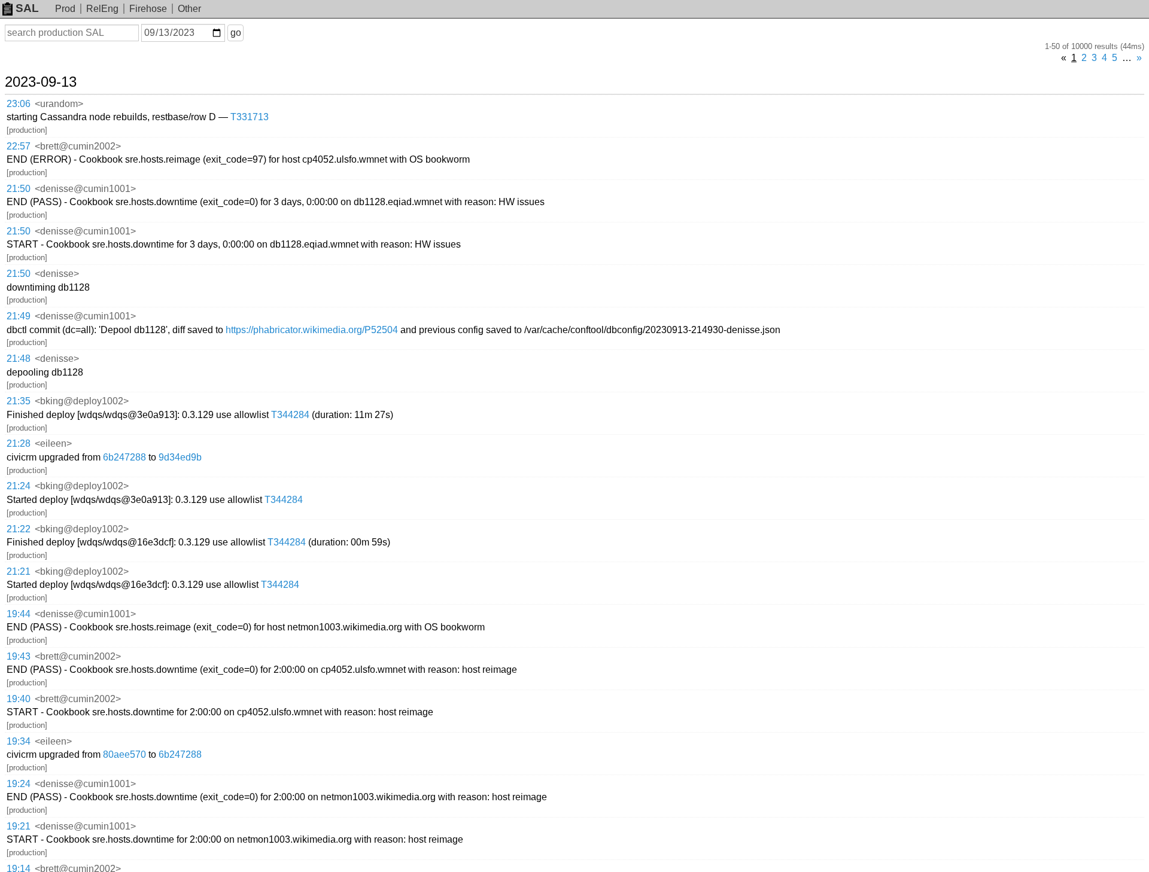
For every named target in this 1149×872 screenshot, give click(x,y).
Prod (65, 9)
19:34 (19, 741)
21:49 (19, 316)
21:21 (19, 571)
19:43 (19, 656)
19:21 (19, 826)
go (235, 33)
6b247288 (124, 457)
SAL (27, 8)
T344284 (290, 415)
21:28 (19, 443)
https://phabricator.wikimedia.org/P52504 (312, 330)
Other (189, 9)
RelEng (102, 9)
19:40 (19, 699)
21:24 (19, 486)
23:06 (19, 104)
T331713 (249, 117)
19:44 (19, 614)
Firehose (148, 9)
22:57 (19, 146)
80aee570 (124, 754)
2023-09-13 (41, 82)
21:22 (19, 529)
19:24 (19, 784)
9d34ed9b (180, 457)
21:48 (19, 358)
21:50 (19, 189)
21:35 (19, 401)
